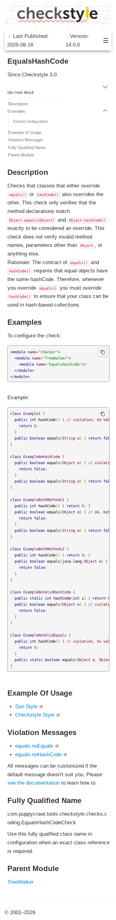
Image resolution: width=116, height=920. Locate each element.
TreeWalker (20, 882)
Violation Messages (25, 140)
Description (18, 104)
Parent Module (21, 155)
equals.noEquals (34, 746)
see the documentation (33, 783)
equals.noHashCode (38, 754)
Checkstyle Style (34, 715)
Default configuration (30, 121)
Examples (16, 111)
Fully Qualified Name (26, 147)
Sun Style (26, 706)
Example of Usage (24, 132)
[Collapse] (105, 86)
